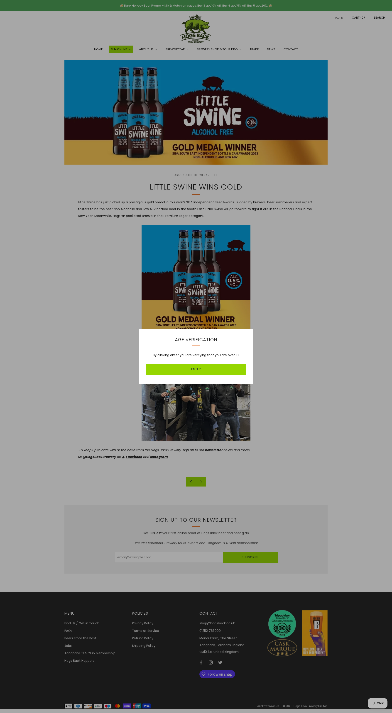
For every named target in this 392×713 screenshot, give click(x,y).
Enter (196, 369)
